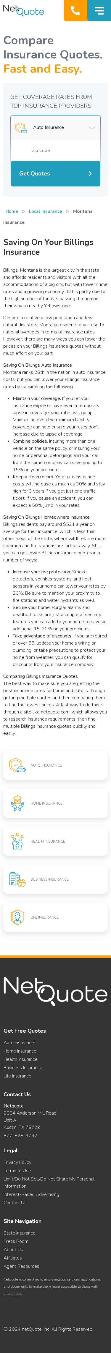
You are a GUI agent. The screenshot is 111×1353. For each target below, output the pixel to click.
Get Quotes (34, 174)
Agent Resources (21, 1266)
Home (12, 211)
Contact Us (15, 1202)
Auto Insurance (19, 1042)
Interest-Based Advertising (31, 1194)
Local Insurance (45, 211)
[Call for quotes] (76, 10)
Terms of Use (17, 1170)
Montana (29, 270)
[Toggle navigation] (99, 10)
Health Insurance (21, 1059)
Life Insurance (17, 1076)
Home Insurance (20, 1051)
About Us (13, 1249)
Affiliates (13, 1258)
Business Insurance (23, 1067)
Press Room (16, 1241)
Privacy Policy (17, 1162)
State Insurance (20, 1233)
